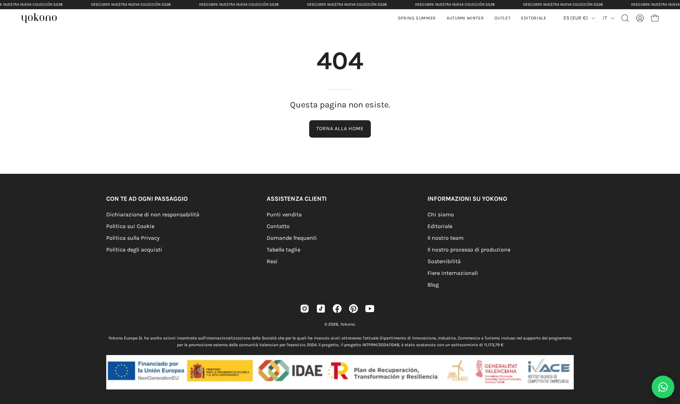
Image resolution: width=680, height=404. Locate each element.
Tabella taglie (283, 249)
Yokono (347, 324)
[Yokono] (42, 19)
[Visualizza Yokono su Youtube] (369, 308)
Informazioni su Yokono (467, 198)
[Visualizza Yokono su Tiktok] (321, 308)
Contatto (278, 226)
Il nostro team (445, 237)
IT (605, 18)
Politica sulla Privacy (132, 237)
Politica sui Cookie (130, 226)
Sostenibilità (444, 261)
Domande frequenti (292, 237)
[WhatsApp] (663, 387)
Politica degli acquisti (134, 249)
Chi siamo (440, 214)
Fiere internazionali (452, 273)
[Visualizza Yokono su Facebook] (337, 308)
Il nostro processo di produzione (468, 249)
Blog (433, 284)
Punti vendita (284, 214)
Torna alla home (340, 129)
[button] (465, 18)
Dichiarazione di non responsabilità (152, 214)
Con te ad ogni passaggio (147, 198)
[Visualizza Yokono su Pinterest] (353, 308)
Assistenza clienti (297, 198)
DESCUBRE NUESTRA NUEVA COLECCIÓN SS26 (131, 4)
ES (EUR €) (575, 18)
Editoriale (439, 226)
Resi (272, 261)
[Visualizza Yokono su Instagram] (304, 308)
